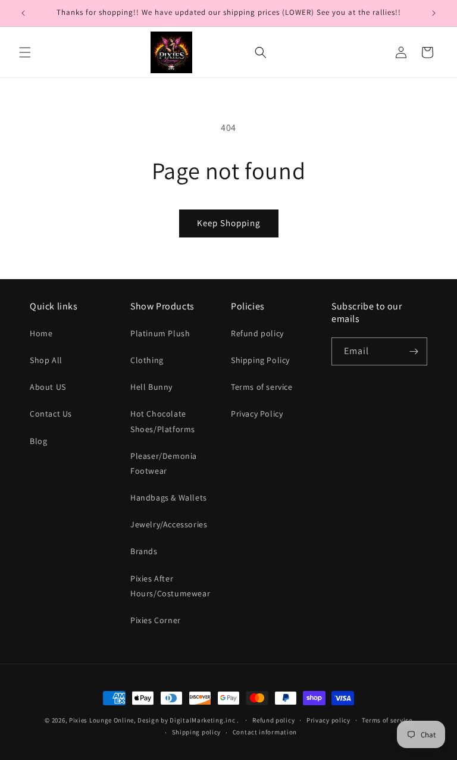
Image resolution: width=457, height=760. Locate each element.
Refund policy (257, 333)
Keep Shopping (229, 223)
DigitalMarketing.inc (203, 720)
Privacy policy (328, 720)
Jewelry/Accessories (168, 524)
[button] (25, 52)
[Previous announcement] (23, 13)
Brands (144, 551)
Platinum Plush (160, 333)
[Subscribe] (413, 351)
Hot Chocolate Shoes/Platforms (162, 421)
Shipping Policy (260, 360)
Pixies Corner (155, 620)
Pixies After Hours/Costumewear (170, 586)
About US (48, 386)
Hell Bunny (151, 386)
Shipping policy (196, 732)
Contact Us (51, 413)
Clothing (147, 360)
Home (41, 333)
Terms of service (262, 386)
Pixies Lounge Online (101, 720)
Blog (38, 441)
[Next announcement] (434, 13)
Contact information (265, 732)
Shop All (46, 360)
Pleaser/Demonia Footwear (163, 463)
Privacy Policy (257, 413)
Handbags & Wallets (168, 497)
